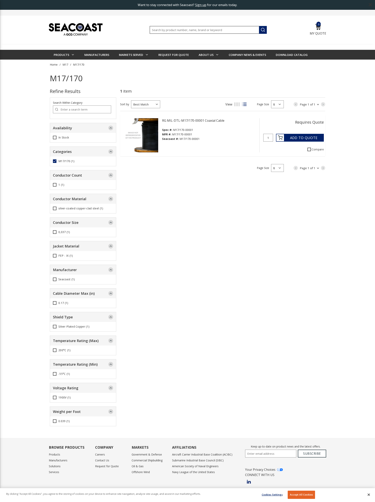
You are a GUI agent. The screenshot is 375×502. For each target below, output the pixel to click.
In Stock (63, 137)
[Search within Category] (57, 109)
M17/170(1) (66, 161)
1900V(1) (64, 397)
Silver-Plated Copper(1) (73, 326)
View (228, 104)
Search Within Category (67, 103)
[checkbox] (54, 137)
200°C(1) (64, 350)
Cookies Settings (272, 494)
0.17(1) (63, 303)
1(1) (61, 185)
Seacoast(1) (66, 279)
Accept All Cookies (301, 494)
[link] (296, 104)
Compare (318, 149)
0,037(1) (64, 232)
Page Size (263, 104)
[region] (187, 495)
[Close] (368, 494)
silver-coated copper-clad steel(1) (80, 208)
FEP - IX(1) (65, 255)
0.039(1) (64, 421)
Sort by (124, 104)
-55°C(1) (64, 374)
